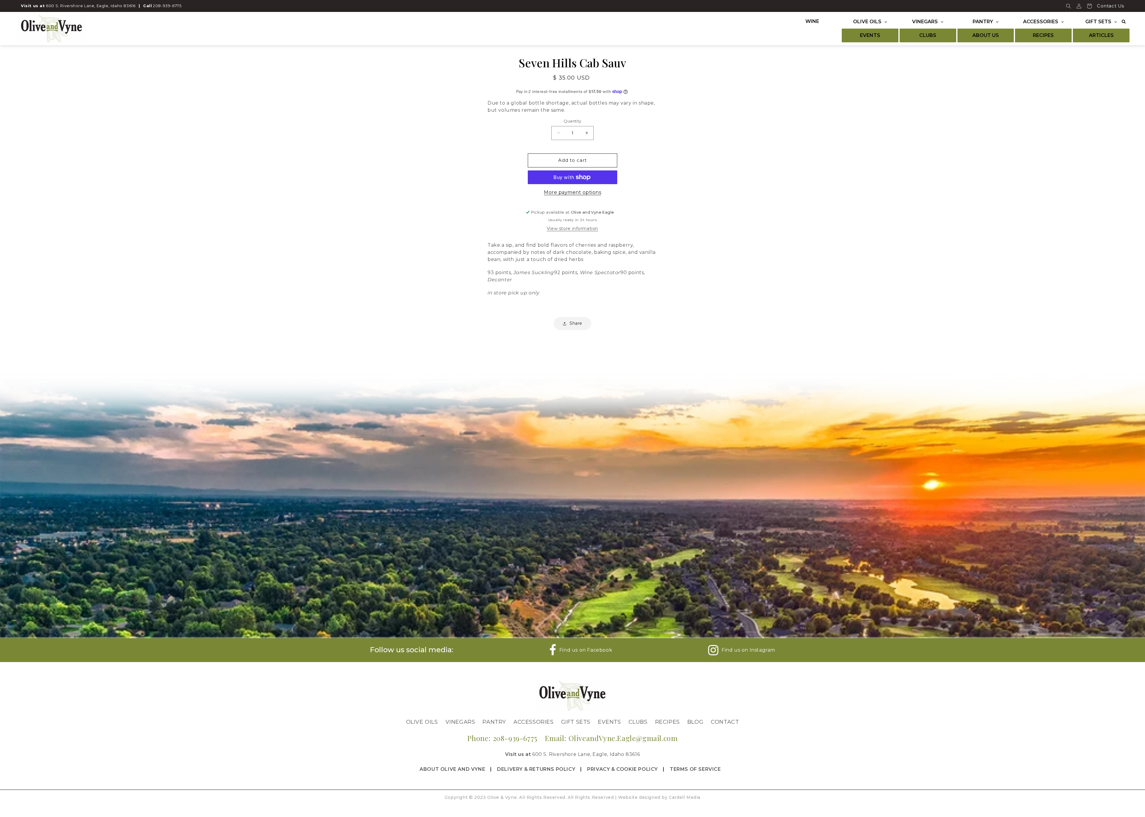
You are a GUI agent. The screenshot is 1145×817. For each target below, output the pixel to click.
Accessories (533, 722)
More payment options (572, 192)
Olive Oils (422, 722)
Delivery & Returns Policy (536, 769)
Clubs (638, 722)
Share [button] (576, 323)
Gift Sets (575, 722)
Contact (725, 722)
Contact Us (1110, 6)
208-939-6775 (167, 5)
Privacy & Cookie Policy (622, 769)
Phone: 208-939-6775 (502, 738)
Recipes (667, 722)
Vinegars (460, 722)
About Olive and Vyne (452, 769)
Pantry (494, 722)
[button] (1068, 6)
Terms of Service (695, 769)
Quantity (572, 121)
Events (609, 722)
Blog (695, 722)
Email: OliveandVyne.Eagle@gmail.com (611, 738)
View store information (572, 228)
